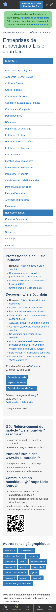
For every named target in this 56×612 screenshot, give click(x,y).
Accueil (5, 609)
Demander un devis (17, 377)
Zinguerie (10, 245)
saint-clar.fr (10, 550)
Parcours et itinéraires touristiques (26, 311)
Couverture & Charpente (17, 109)
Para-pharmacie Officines (18, 187)
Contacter (36, 366)
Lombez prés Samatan (15, 572)
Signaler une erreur (17, 383)
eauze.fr (24, 578)
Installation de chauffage (17, 148)
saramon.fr (33, 556)
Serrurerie (10, 232)
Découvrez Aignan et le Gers (18, 583)
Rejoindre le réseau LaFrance (21, 388)
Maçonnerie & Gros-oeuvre (19, 167)
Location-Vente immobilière (19, 161)
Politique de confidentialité (34, 18)
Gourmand (39, 609)
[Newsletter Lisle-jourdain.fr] (46, 4)
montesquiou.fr (38, 561)
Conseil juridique (14, 90)
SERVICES (11, 61)
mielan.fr (24, 567)
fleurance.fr (10, 578)
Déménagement (13, 116)
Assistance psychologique (18, 70)
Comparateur (16, 609)
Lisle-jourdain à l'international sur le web (29, 352)
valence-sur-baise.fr (14, 556)
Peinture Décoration (15, 193)
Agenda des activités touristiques (26, 307)
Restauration (11, 225)
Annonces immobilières (17, 200)
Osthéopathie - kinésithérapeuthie (22, 180)
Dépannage (11, 122)
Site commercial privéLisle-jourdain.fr (31, 4)
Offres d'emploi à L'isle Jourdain (25, 288)
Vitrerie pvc (11, 238)
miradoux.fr (10, 567)
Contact (50, 609)
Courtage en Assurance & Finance (22, 103)
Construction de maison (17, 96)
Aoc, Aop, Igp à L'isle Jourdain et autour (29, 323)
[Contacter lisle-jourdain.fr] (52, 4)
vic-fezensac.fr (26, 550)
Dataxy (32, 395)
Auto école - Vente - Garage (19, 77)
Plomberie (10, 206)
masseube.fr (38, 567)
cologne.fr (37, 578)
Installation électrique (16, 135)
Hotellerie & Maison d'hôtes (19, 141)
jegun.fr (34, 572)
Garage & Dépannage (16, 219)
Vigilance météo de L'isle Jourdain (26, 349)
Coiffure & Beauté (14, 83)
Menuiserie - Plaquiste (16, 174)
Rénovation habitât (14, 213)
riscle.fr (23, 561)
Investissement (12, 154)
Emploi (28, 609)
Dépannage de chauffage (18, 128)
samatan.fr (10, 561)
